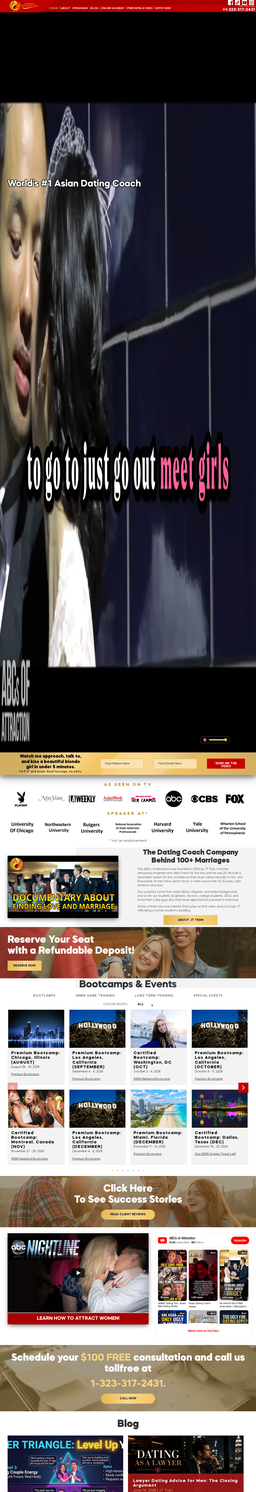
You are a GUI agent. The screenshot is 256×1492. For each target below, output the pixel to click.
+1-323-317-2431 (239, 10)
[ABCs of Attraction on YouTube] (244, 2)
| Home (53, 8)
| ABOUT (65, 8)
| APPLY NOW (163, 8)
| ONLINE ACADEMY (112, 8)
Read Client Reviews (128, 1214)
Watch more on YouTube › (203, 1330)
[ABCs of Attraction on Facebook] (230, 2)
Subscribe (240, 1240)
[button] (243, 1088)
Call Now (128, 1398)
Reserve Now (24, 965)
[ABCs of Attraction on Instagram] (251, 2)
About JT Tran (190, 920)
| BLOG (94, 8)
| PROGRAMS (80, 8)
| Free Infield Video (139, 8)
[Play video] (63, 887)
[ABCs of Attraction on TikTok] (237, 2)
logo (24, 6)
